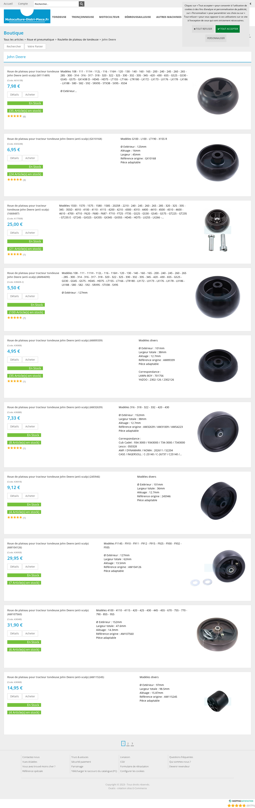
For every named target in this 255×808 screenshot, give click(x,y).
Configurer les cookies (132, 771)
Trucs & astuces (79, 757)
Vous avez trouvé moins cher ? (38, 766)
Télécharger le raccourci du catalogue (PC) (94, 771)
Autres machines (168, 17)
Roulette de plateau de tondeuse (78, 39)
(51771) (251, 805)
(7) (24, 318)
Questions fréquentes (181, 757)
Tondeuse (59, 17)
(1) (24, 254)
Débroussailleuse (138, 17)
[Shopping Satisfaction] (241, 801)
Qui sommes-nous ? (180, 761)
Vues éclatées (29, 761)
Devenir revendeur (179, 766)
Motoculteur (109, 17)
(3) (24, 180)
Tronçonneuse (83, 17)
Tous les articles (14, 39)
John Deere (109, 39)
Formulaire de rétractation (134, 766)
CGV (122, 761)
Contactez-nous (31, 757)
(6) (24, 116)
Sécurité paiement (81, 761)
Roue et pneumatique (40, 39)
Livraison (125, 757)
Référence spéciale (32, 771)
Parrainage (77, 766)
